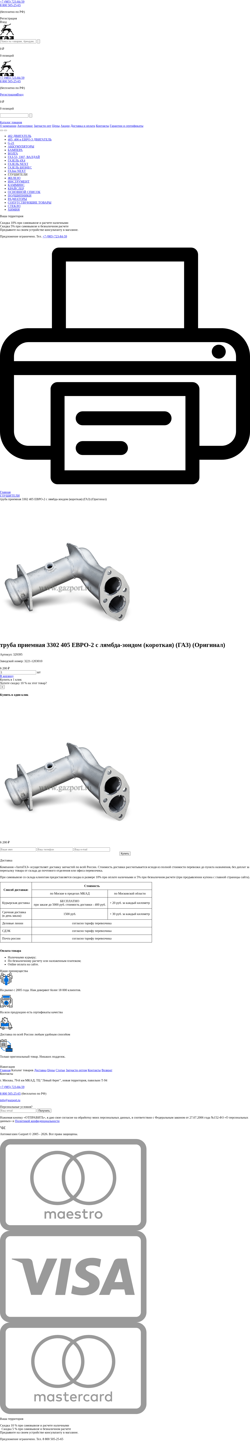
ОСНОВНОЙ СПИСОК (24, 192)
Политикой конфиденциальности (37, 1121)
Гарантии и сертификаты (126, 125)
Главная (5, 1070)
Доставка (40, 1070)
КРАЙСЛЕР (16, 188)
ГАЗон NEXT (17, 171)
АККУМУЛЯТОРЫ (21, 146)
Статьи (60, 1070)
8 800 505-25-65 (10, 5)
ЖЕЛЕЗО (14, 178)
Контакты (102, 125)
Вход (20, 94)
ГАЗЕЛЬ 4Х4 (16, 160)
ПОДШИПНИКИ (19, 195)
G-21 (11, 143)
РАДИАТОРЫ (17, 199)
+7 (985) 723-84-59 (12, 1)
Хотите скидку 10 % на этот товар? (23, 683)
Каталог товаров (11, 122)
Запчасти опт (42, 125)
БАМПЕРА (15, 150)
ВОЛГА (13, 153)
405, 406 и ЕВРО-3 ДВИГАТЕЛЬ (30, 139)
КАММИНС (16, 185)
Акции (65, 125)
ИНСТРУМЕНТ (18, 181)
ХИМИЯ (14, 209)
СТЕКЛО (14, 206)
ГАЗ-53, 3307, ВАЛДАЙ (24, 157)
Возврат (107, 1070)
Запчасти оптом (76, 1070)
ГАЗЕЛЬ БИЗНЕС (20, 167)
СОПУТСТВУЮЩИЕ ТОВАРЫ (29, 202)
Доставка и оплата (83, 125)
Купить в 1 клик (11, 679)
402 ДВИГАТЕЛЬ (19, 136)
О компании (8, 125)
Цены (56, 125)
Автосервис (25, 125)
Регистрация (8, 94)
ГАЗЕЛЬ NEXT (18, 164)
